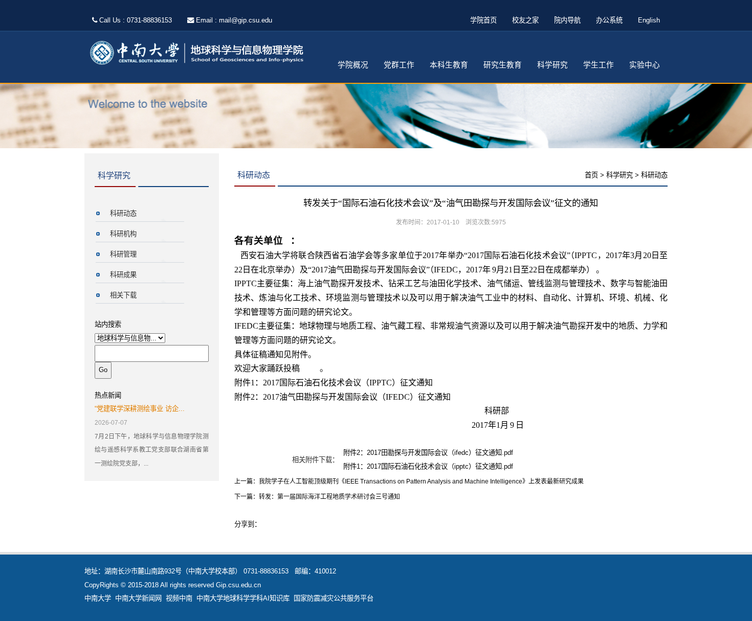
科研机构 (123, 234)
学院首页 (483, 20)
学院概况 (353, 65)
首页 (591, 175)
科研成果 (123, 275)
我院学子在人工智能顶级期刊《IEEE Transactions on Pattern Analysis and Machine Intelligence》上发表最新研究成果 (421, 481)
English (649, 20)
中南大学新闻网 (138, 598)
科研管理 (123, 254)
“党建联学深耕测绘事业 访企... (140, 408)
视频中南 (179, 598)
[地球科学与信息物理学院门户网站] (200, 53)
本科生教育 (449, 65)
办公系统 (609, 20)
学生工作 (598, 65)
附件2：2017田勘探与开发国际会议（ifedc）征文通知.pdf (428, 452)
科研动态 (123, 213)
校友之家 (525, 20)
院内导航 (567, 20)
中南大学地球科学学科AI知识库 (243, 598)
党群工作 (399, 65)
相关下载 (123, 295)
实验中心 (644, 65)
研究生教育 (502, 65)
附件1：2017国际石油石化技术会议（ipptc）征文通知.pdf (428, 466)
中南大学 (97, 598)
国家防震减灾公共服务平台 (333, 598)
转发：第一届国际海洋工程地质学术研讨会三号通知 (329, 496)
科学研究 (552, 65)
